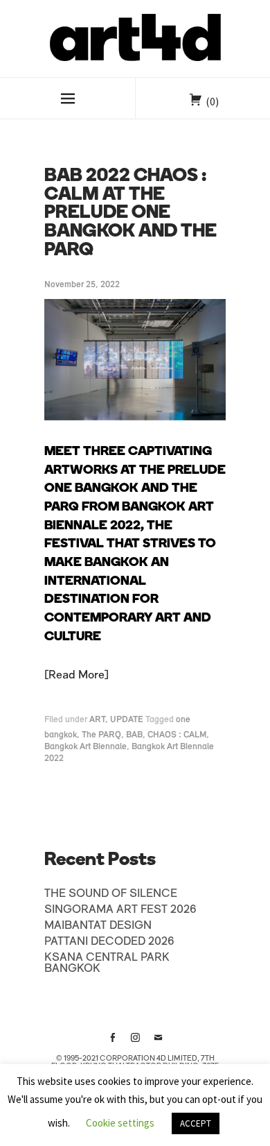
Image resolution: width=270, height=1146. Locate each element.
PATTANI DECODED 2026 (109, 942)
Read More (76, 675)
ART (97, 719)
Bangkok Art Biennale (85, 746)
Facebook (112, 1042)
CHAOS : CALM (176, 734)
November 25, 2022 (82, 284)
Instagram (135, 1042)
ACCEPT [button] (195, 1123)
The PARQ (101, 734)
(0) (212, 101)
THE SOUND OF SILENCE (110, 894)
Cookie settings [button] (120, 1122)
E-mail (157, 1042)
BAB (134, 734)
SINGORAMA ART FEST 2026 (120, 910)
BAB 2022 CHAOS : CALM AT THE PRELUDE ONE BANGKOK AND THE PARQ (130, 213)
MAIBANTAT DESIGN (98, 926)
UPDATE (126, 719)
